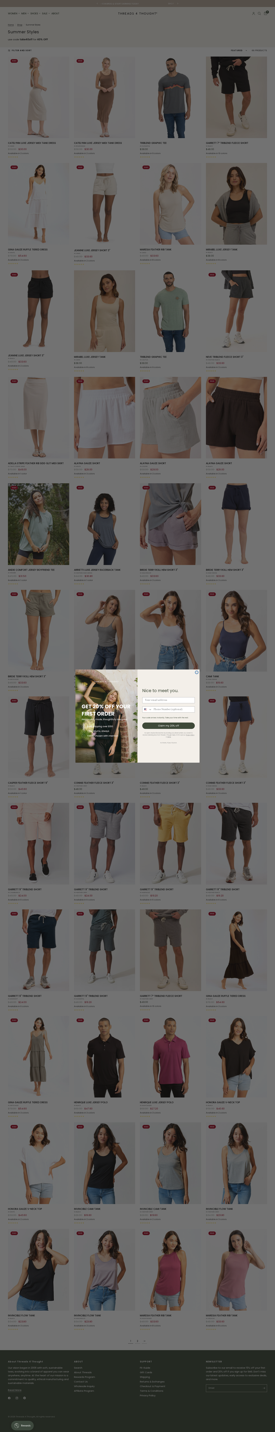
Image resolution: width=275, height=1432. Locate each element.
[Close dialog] (196, 672)
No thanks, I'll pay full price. (168, 743)
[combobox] (147, 709)
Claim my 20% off (168, 725)
